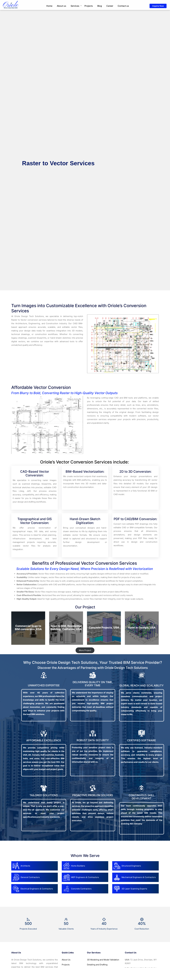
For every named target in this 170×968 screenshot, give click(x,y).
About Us (66, 959)
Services (75, 6)
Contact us (123, 6)
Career (109, 6)
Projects (88, 6)
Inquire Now (158, 6)
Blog (99, 6)
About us (61, 6)
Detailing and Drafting (97, 964)
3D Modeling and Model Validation (103, 959)
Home (49, 6)
